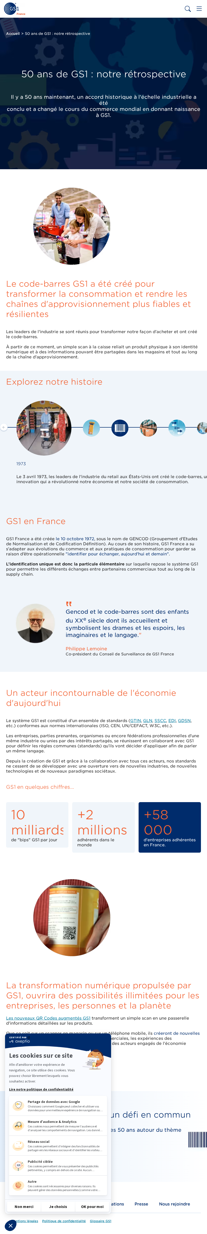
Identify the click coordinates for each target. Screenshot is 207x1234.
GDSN (184, 720)
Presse (141, 1204)
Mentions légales (24, 1221)
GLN (147, 720)
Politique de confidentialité (64, 1221)
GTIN (135, 720)
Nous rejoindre (174, 1204)
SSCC (160, 720)
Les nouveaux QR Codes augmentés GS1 (48, 1018)
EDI (172, 720)
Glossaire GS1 (100, 1221)
